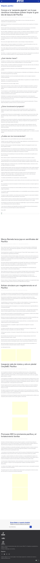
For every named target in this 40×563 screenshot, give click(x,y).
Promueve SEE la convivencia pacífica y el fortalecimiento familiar (18, 435)
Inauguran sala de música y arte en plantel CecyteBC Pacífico (18, 365)
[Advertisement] (8, 355)
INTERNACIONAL (29, 17)
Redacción (8, 17)
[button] (1, 1)
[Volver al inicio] (20, 1)
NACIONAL (25, 290)
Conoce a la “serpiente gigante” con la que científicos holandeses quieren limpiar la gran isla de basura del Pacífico (20, 12)
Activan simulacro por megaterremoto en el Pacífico (19, 286)
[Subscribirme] (31, 527)
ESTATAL (25, 368)
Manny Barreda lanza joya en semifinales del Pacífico (19, 240)
